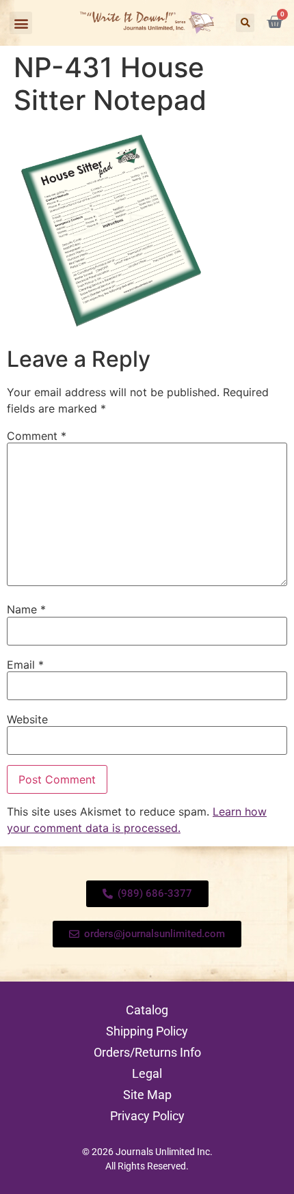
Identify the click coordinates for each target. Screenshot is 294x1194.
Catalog (147, 1010)
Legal (147, 1073)
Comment (36, 435)
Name (26, 609)
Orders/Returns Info (147, 1052)
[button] (21, 23)
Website (27, 719)
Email (25, 664)
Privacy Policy (147, 1116)
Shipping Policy (147, 1031)
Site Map (147, 1094)
